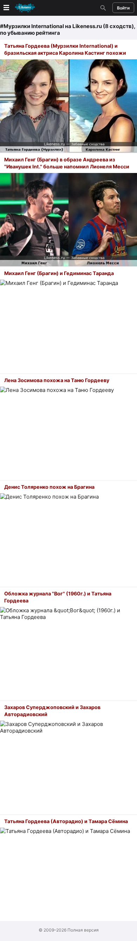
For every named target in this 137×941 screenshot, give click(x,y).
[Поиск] (102, 8)
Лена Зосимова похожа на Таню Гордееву (56, 380)
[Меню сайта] (18, 8)
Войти (123, 8)
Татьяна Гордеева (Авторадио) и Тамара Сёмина (66, 821)
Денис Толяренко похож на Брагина (49, 487)
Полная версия (83, 930)
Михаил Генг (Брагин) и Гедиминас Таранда (59, 273)
